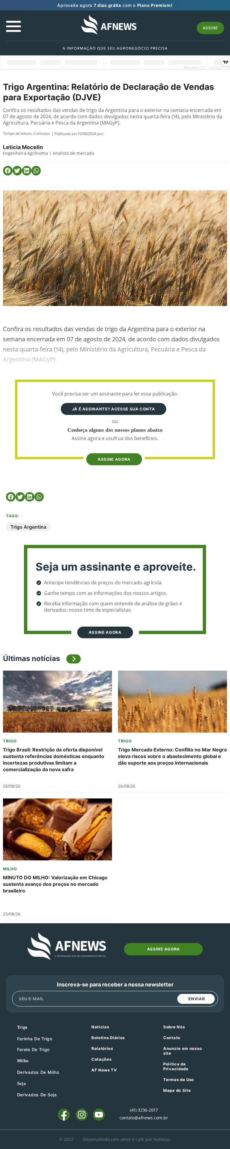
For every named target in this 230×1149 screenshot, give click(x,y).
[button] (8, 170)
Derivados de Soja (37, 1094)
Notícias (100, 1026)
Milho (10, 868)
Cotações (101, 1059)
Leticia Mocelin (23, 147)
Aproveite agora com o (114, 5)
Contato (171, 1037)
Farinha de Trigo (34, 1038)
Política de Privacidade (176, 1066)
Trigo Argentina (28, 527)
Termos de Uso (178, 1079)
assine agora (114, 459)
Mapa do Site (177, 1090)
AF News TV (104, 1070)
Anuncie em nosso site (182, 1051)
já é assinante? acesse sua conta (113, 409)
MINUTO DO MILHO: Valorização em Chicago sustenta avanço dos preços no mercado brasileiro (55, 884)
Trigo (10, 741)
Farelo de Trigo (33, 1049)
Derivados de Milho (38, 1072)
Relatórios (102, 1048)
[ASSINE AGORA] (113, 448)
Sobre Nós (174, 1026)
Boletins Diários (108, 1037)
